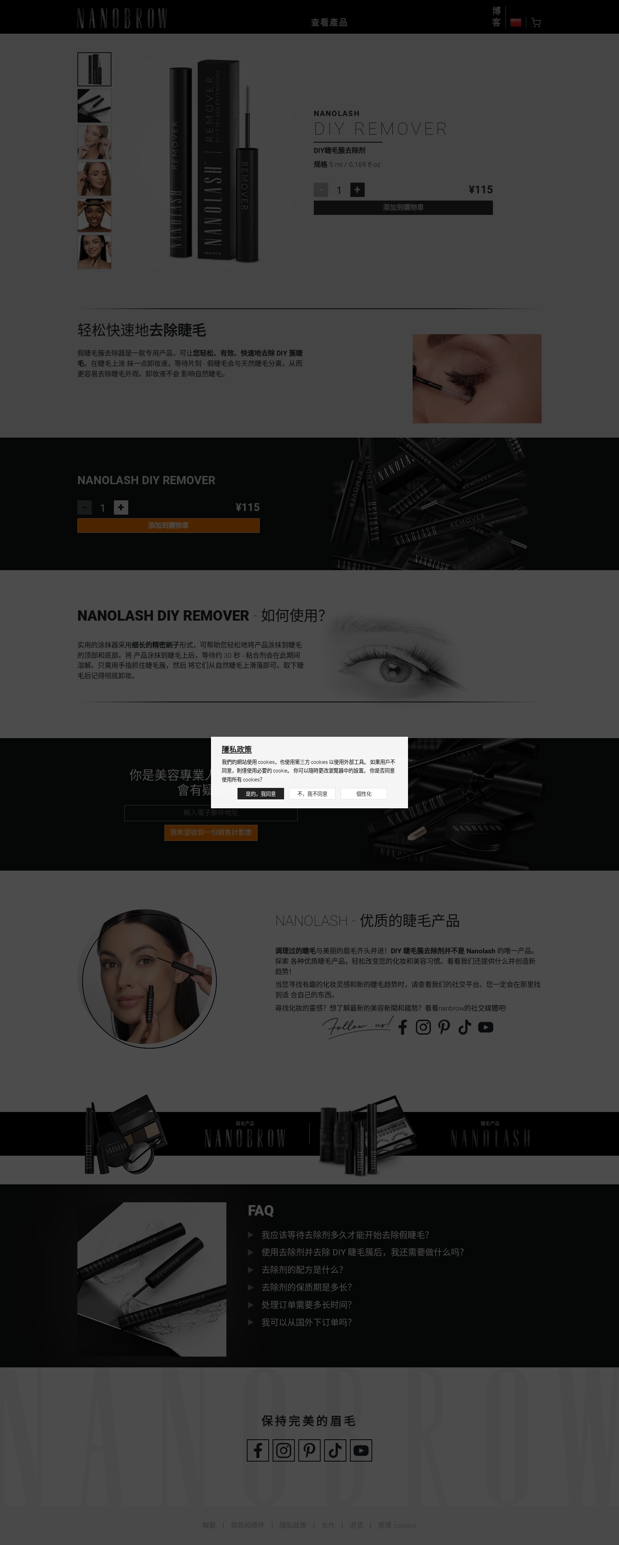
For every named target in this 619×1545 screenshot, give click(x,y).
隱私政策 (237, 749)
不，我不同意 (312, 794)
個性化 (363, 794)
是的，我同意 (261, 794)
